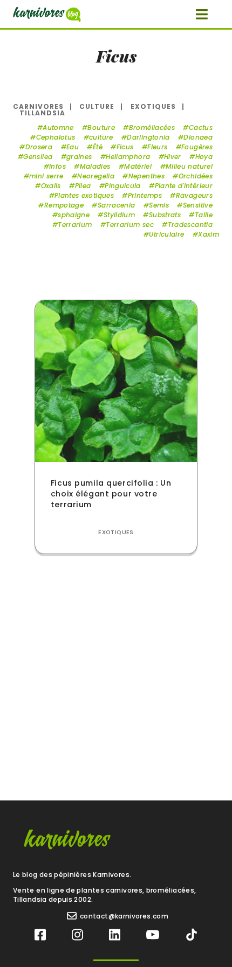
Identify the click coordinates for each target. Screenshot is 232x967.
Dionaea (198, 137)
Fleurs (157, 146)
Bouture (101, 127)
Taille (204, 214)
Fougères (197, 146)
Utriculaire (166, 234)
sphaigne (74, 214)
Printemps (145, 195)
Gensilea (37, 156)
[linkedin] (114, 935)
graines (79, 156)
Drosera (38, 146)
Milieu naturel (189, 166)
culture (101, 137)
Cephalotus (55, 137)
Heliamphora (128, 156)
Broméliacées (152, 127)
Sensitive (198, 205)
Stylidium (119, 214)
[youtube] (152, 935)
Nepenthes (146, 176)
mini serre (46, 176)
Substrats (165, 214)
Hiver (172, 156)
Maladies (95, 166)
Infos (57, 166)
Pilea (83, 185)
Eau (72, 146)
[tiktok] (191, 935)
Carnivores (38, 106)
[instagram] (77, 935)
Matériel (138, 166)
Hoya (204, 156)
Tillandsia (42, 113)
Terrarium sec (130, 224)
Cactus (201, 127)
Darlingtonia (148, 137)
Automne (58, 127)
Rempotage (64, 205)
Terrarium (75, 224)
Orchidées (196, 176)
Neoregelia (95, 176)
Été (97, 146)
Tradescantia (190, 224)
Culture (96, 106)
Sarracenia (116, 205)
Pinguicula (123, 185)
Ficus (125, 146)
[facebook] (40, 935)
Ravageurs (194, 195)
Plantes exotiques (84, 195)
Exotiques (153, 106)
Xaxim (208, 234)
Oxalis (51, 185)
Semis (159, 205)
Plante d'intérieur (184, 185)
